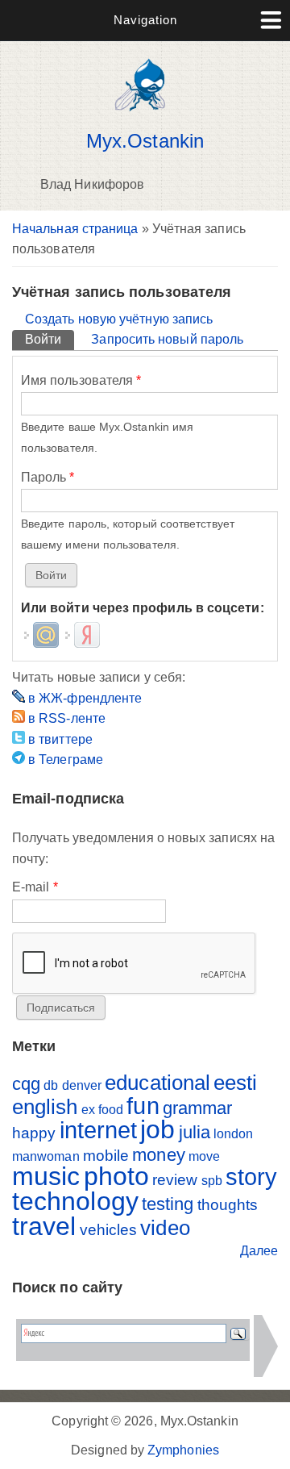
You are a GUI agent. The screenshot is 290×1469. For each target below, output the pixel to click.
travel (44, 1226)
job (157, 1129)
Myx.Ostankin (145, 141)
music (46, 1176)
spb (211, 1180)
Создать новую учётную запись (119, 319)
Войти (49, 339)
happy (34, 1133)
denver (82, 1085)
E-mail (35, 887)
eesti (235, 1082)
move (204, 1156)
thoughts (228, 1204)
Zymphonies (183, 1450)
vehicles (109, 1229)
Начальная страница (75, 229)
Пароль (48, 477)
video (164, 1228)
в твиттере (59, 739)
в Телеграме (64, 759)
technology (75, 1201)
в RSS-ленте (65, 718)
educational (157, 1082)
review (174, 1179)
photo (116, 1176)
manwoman (46, 1156)
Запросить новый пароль (167, 339)
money (158, 1155)
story (251, 1177)
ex (88, 1109)
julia (194, 1132)
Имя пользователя (81, 380)
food (110, 1109)
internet (99, 1130)
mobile (106, 1155)
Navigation (145, 20)
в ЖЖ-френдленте (83, 698)
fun (142, 1106)
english (45, 1106)
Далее (259, 1251)
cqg (26, 1084)
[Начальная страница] (145, 115)
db (51, 1085)
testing (168, 1204)
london (233, 1134)
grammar (198, 1108)
